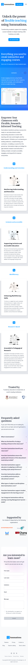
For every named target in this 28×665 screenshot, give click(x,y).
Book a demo (22, 645)
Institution (6, 585)
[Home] (7, 4)
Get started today (14, 39)
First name (6, 570)
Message (6, 599)
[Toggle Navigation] (26, 4)
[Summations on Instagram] (11, 653)
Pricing (13, 642)
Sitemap (22, 656)
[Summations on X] (16, 653)
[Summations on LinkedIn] (14, 653)
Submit (14, 618)
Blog (4, 645)
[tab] (14, 73)
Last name (6, 577)
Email (5, 592)
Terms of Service (8, 656)
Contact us (21, 642)
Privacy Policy (16, 656)
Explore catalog (12, 645)
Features (6, 642)
